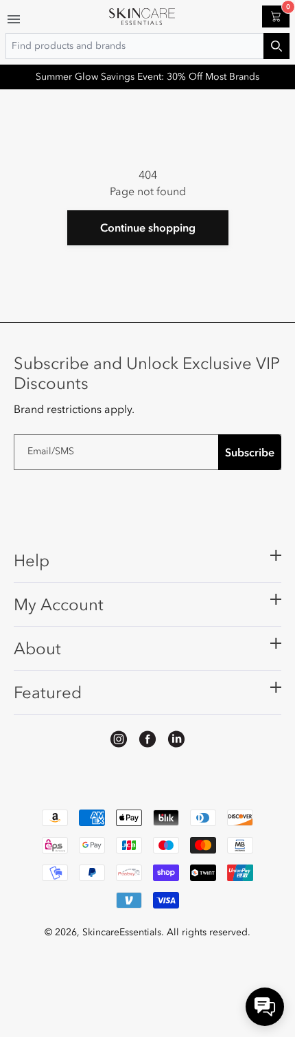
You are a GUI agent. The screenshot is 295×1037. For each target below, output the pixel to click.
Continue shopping (148, 227)
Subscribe (249, 452)
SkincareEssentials (121, 932)
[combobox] (147, 46)
